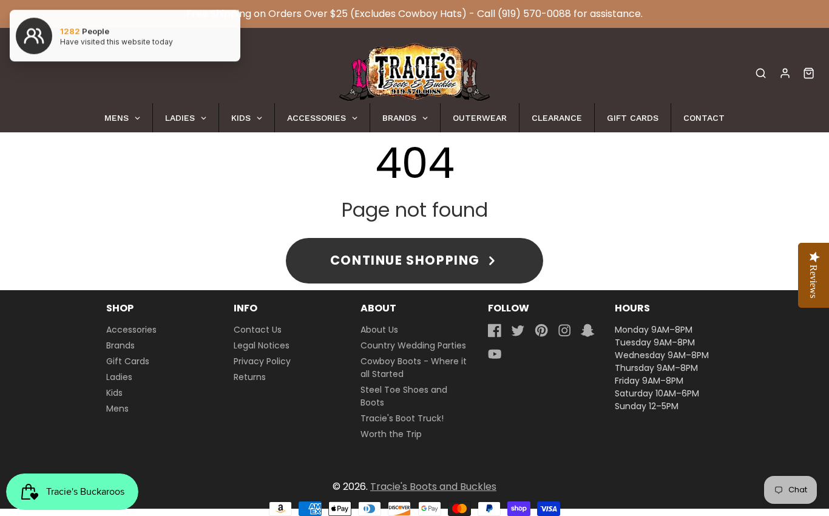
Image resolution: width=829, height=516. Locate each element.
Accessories (131, 330)
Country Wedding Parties (413, 345)
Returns (250, 377)
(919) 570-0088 (534, 14)
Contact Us (258, 330)
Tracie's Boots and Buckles (433, 487)
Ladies (119, 377)
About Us (379, 330)
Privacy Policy (262, 361)
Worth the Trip (391, 434)
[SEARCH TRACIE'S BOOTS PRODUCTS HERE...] (760, 73)
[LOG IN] (785, 73)
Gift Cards (127, 361)
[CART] (808, 73)
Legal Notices (261, 345)
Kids (114, 393)
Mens (117, 408)
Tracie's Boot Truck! (402, 418)
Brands (120, 345)
